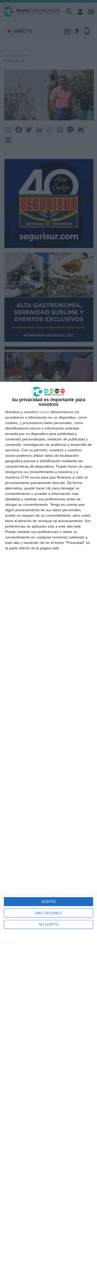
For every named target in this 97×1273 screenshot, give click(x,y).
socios (44, 412)
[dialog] (48, 827)
